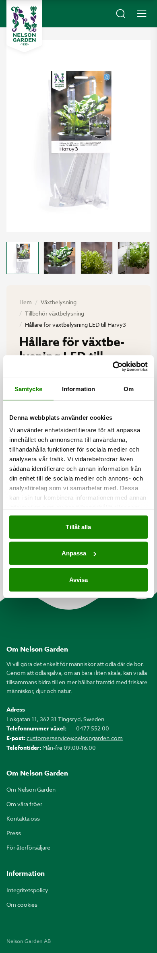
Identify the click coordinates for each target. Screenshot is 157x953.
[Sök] (121, 14)
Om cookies (21, 904)
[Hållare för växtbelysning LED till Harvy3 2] (59, 258)
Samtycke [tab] (28, 388)
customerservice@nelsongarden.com (75, 738)
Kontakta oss (23, 818)
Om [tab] (129, 388)
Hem (25, 302)
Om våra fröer (24, 804)
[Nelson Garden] (24, 26)
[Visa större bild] (78, 136)
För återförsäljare (28, 847)
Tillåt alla (78, 526)
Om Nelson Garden (31, 789)
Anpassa (74, 553)
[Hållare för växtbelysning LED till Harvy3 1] (22, 258)
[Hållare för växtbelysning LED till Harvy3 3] (97, 258)
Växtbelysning (58, 302)
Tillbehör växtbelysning (54, 313)
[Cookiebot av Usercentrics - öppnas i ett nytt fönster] (113, 366)
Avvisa (78, 579)
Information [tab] (78, 388)
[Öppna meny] (142, 14)
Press (13, 833)
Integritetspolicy (27, 890)
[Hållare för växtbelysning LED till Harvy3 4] (134, 258)
